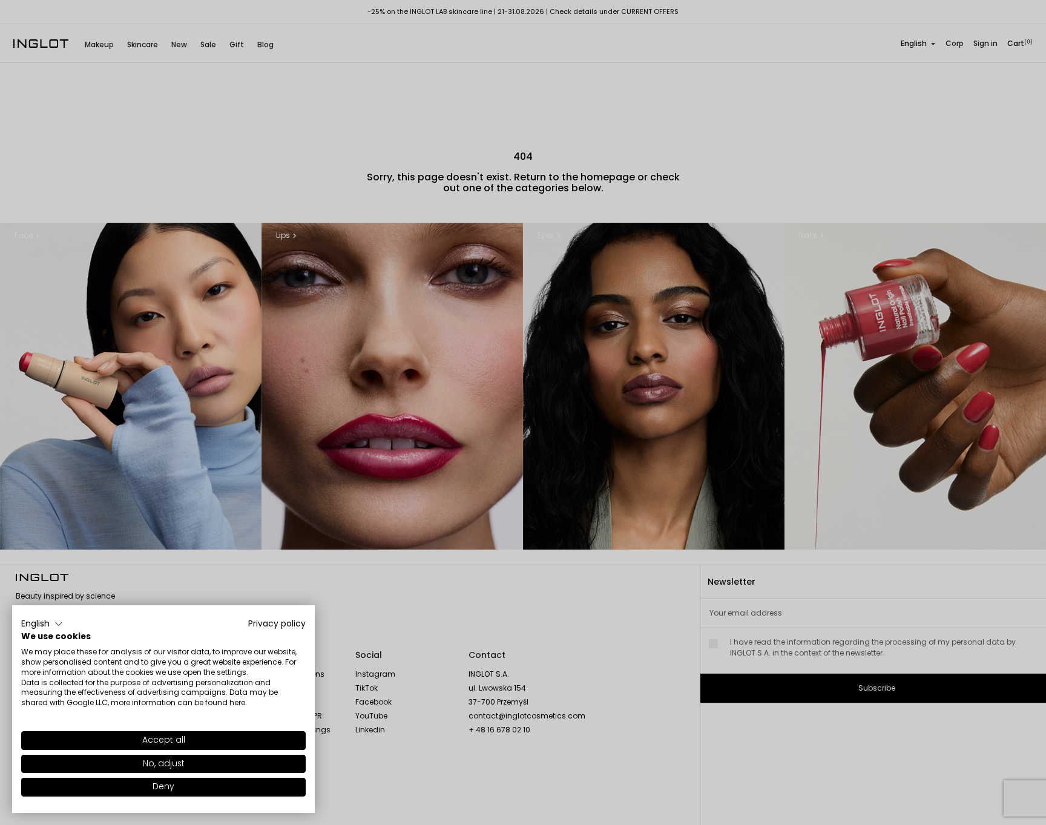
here (237, 702)
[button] (42, 624)
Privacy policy (277, 623)
